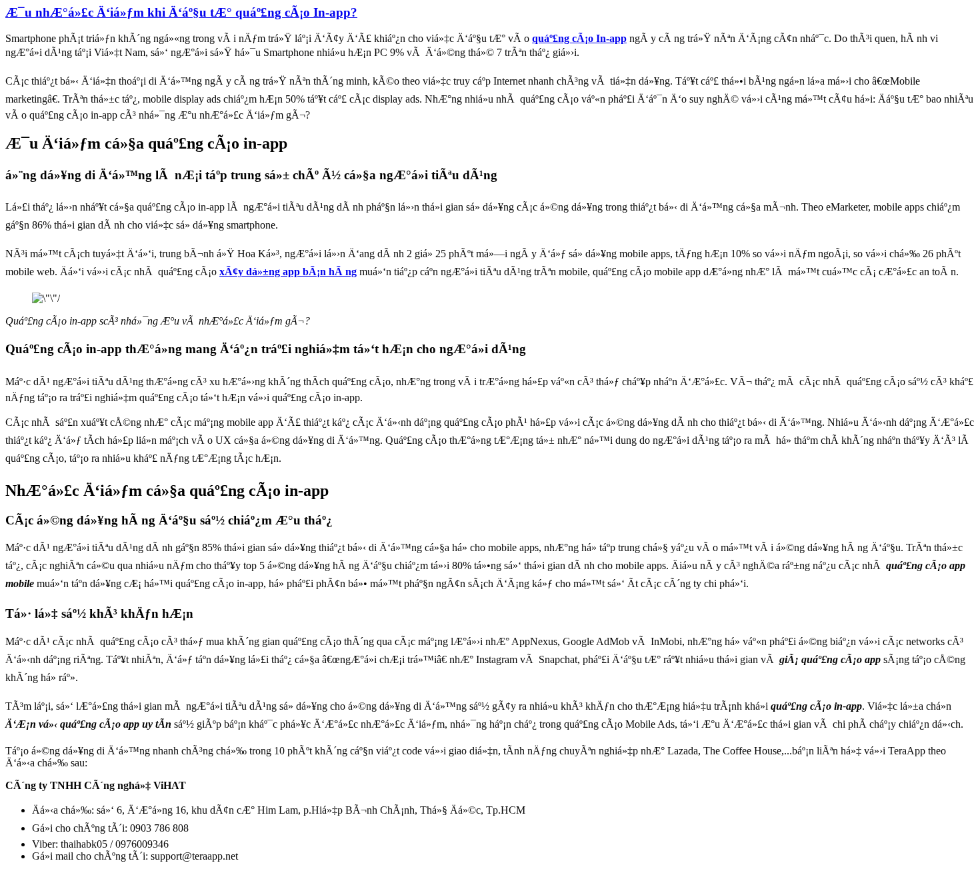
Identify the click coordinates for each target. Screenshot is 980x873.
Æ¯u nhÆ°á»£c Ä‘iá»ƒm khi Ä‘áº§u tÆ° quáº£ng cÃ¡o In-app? (181, 12)
